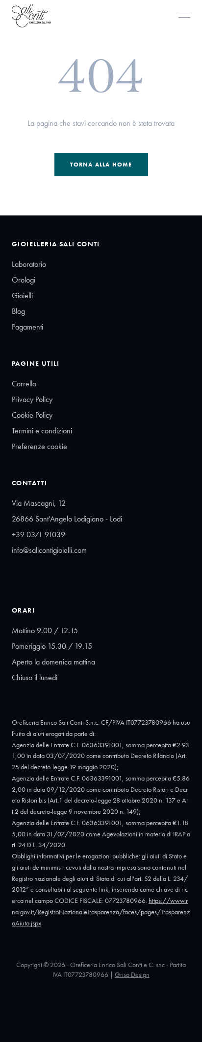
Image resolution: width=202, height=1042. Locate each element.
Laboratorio (29, 264)
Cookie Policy (32, 415)
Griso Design (132, 974)
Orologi (23, 280)
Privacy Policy (32, 399)
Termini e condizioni (42, 431)
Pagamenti (27, 327)
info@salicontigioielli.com (49, 550)
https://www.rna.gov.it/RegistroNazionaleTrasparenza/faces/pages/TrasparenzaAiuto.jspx (101, 911)
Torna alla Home (101, 164)
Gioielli (22, 295)
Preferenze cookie (39, 446)
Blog (18, 311)
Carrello (24, 384)
